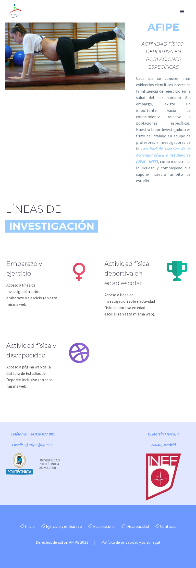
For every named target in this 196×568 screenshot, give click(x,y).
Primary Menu (182, 11)
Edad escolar (104, 526)
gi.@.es (38, 444)
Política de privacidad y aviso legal (130, 542)
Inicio (30, 526)
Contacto (168, 526)
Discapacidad (137, 526)
